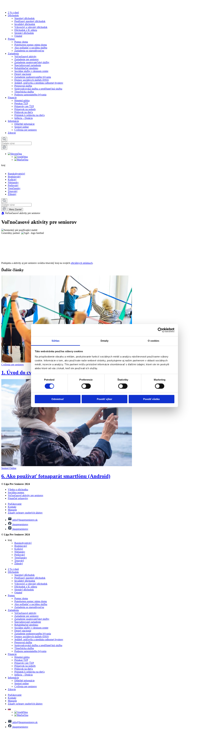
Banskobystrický (16, 173)
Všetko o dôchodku (18, 489)
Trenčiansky (14, 188)
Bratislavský (14, 176)
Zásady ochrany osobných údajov (25, 512)
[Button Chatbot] (4, 147)
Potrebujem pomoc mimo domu (30, 44)
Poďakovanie (15, 503)
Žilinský (12, 194)
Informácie (13, 121)
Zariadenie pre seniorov (26, 59)
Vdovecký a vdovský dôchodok (30, 27)
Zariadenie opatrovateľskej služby (31, 62)
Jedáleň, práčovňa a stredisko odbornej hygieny (38, 82)
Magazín (12, 509)
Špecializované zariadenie (27, 65)
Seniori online (21, 127)
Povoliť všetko (151, 399)
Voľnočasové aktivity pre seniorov (25, 495)
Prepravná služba (23, 85)
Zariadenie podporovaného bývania (32, 77)
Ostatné (18, 36)
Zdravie (12, 132)
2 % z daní (13, 12)
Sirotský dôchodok (24, 33)
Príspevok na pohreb (25, 109)
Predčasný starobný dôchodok (29, 21)
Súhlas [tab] (56, 340)
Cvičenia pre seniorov (25, 129)
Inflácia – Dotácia (23, 118)
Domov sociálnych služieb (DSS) (31, 80)
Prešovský (13, 185)
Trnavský (12, 191)
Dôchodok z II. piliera (25, 30)
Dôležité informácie (24, 124)
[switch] (86, 386)
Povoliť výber (104, 399)
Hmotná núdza (22, 100)
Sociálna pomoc (16, 492)
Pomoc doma (21, 41)
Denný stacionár (22, 74)
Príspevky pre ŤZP (24, 106)
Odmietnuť (57, 399)
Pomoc (11, 38)
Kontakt (12, 506)
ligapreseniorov (20, 524)
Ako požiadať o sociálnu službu (30, 47)
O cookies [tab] (153, 340)
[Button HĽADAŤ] (4, 139)
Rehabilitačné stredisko (26, 68)
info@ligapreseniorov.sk (25, 519)
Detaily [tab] (105, 340)
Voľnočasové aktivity (25, 56)
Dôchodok (13, 15)
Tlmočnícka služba (24, 91)
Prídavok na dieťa (23, 112)
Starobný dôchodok (24, 18)
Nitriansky (13, 182)
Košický (12, 179)
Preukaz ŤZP (21, 103)
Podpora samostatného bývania (30, 94)
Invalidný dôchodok (24, 24)
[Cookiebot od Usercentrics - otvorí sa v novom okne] (160, 330)
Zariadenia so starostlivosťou (29, 50)
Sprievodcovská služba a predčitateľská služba (38, 88)
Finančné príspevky (18, 498)
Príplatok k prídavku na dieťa (29, 115)
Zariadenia (13, 53)
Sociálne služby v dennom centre (31, 71)
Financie (12, 97)
